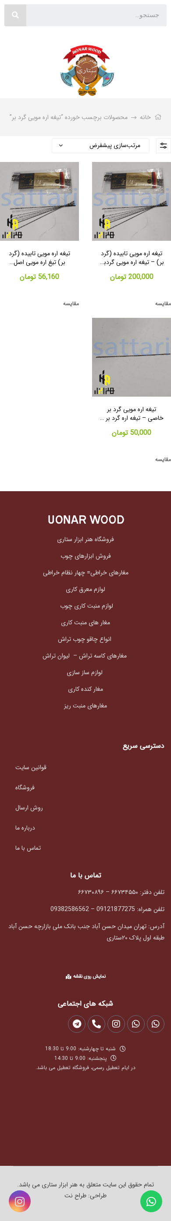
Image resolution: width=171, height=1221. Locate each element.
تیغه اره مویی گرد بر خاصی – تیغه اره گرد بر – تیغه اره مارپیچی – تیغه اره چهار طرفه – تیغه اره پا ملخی (132, 413)
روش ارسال (29, 808)
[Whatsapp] (151, 1201)
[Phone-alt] (96, 1024)
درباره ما (25, 828)
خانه (145, 117)
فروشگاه (25, 787)
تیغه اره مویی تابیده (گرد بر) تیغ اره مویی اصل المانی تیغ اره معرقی (39, 258)
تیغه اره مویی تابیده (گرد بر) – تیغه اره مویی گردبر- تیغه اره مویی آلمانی (132, 258)
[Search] (15, 15)
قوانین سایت (30, 767)
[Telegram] (77, 1024)
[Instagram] (20, 1201)
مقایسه (163, 303)
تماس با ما (28, 848)
